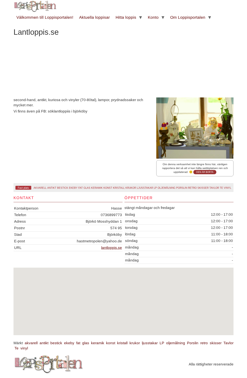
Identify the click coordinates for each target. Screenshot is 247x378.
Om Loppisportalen (187, 17)
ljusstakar (145, 187)
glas (87, 187)
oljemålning (166, 187)
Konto (153, 17)
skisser (203, 187)
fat (80, 187)
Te (221, 187)
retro (192, 187)
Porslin (181, 187)
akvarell (40, 187)
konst (107, 187)
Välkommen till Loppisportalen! (44, 17)
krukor (130, 187)
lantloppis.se (111, 248)
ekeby (73, 187)
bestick (62, 187)
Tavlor (214, 187)
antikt (51, 187)
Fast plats (23, 187)
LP (155, 187)
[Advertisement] (123, 68)
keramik (97, 187)
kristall (119, 187)
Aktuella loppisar (94, 17)
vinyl (227, 187)
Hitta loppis (126, 17)
